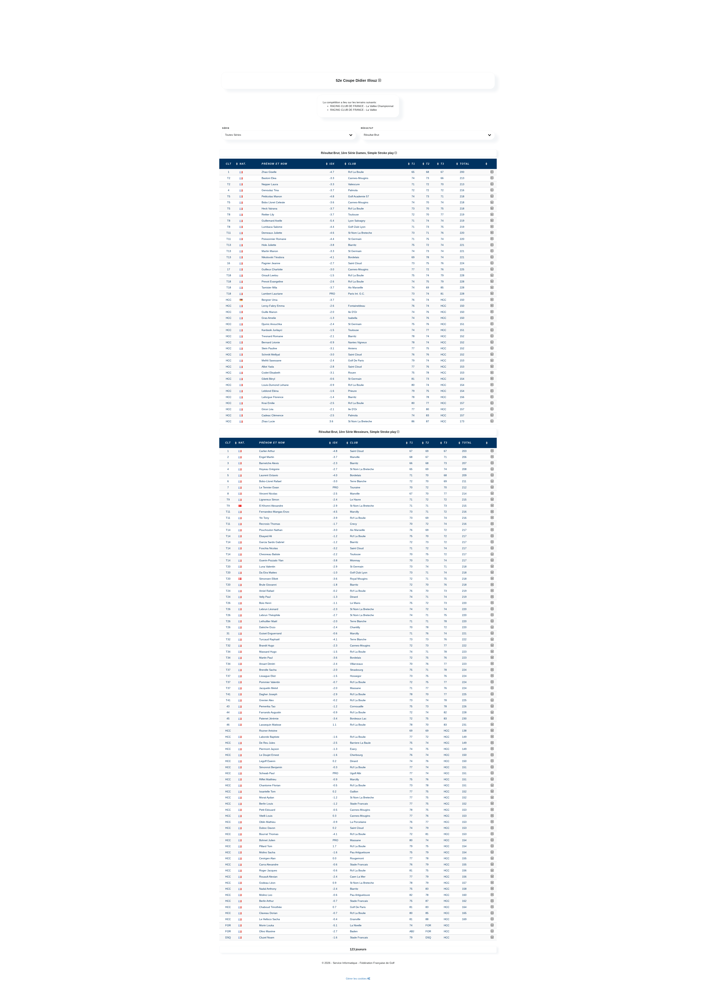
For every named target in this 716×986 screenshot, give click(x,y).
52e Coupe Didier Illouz (357, 80)
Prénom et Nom (274, 164)
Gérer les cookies (356, 978)
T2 (428, 164)
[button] (288, 135)
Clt (228, 164)
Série (225, 128)
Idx (332, 164)
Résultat (367, 128)
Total (465, 164)
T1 (413, 164)
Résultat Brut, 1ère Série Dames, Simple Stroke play (358, 153)
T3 (442, 164)
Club (352, 164)
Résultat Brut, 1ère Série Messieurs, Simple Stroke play (358, 431)
